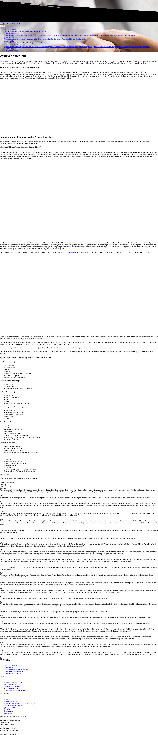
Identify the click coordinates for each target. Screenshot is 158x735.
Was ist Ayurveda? (10, 31)
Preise (6, 43)
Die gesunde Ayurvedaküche (99, 47)
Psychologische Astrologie (60, 39)
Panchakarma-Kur (21, 35)
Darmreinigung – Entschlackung (74, 35)
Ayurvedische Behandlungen (125, 35)
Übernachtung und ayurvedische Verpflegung (19, 703)
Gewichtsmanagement (55, 35)
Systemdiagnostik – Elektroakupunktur (38, 39)
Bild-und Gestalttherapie (77, 39)
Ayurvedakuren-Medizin (12, 33)
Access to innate (19, 39)
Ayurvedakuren (9, 35)
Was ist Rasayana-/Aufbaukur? (37, 35)
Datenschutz (8, 711)
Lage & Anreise (9, 707)
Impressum (8, 713)
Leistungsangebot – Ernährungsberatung (123, 47)
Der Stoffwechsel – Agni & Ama (33, 47)
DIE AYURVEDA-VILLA (17, 43)
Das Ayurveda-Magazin (12, 51)
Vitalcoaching (9, 39)
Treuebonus (41, 43)
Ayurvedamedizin (91, 35)
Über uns (44, 31)
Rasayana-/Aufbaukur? (12, 686)
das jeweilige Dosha (76, 252)
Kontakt (7, 709)
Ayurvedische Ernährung (12, 45)
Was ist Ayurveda (10, 29)
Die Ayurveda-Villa (11, 701)
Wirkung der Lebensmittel (52, 47)
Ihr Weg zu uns (32, 43)
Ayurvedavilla (9, 41)
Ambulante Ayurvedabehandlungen (29, 31)
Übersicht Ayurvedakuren (13, 682)
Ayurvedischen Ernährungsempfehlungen (75, 47)
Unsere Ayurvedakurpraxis (106, 35)
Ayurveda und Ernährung (13, 47)
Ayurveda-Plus (9, 37)
